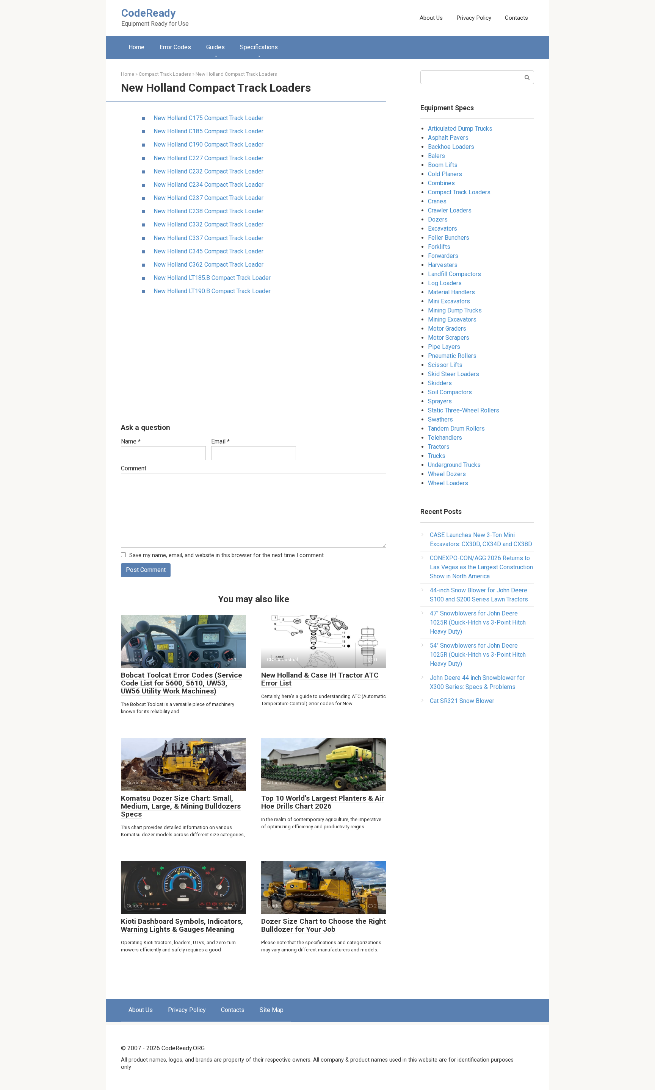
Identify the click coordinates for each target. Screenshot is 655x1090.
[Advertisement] (253, 360)
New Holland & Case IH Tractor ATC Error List (320, 679)
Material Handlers (451, 292)
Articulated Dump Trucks (460, 128)
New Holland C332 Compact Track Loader (208, 224)
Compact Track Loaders (459, 192)
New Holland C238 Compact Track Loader (208, 211)
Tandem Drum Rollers (456, 428)
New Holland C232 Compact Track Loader (208, 171)
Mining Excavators (452, 319)
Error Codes (175, 47)
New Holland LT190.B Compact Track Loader (212, 291)
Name (131, 441)
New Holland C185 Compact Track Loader (208, 131)
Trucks (436, 455)
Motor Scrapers (448, 337)
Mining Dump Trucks (455, 310)
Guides (215, 47)
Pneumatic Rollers (452, 355)
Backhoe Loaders (451, 146)
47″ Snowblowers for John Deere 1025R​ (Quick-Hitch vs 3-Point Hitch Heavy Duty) (478, 622)
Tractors (439, 446)
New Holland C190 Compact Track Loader (208, 144)
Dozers (438, 219)
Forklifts (439, 246)
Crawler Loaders (450, 210)
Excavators (442, 228)
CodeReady (148, 13)
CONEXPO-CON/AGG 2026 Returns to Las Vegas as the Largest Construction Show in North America (481, 567)
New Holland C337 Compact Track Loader (208, 238)
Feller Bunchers (448, 237)
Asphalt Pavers (448, 137)
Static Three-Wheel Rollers (463, 410)
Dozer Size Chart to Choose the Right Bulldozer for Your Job (323, 925)
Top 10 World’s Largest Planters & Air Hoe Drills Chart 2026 (322, 802)
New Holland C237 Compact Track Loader (208, 197)
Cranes (437, 201)
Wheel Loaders (448, 483)
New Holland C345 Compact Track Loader (208, 251)
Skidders (440, 383)
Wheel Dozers (447, 474)
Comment (133, 468)
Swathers (440, 419)
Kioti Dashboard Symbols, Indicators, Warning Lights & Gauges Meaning (182, 925)
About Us (431, 17)
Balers (436, 155)
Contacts (516, 17)
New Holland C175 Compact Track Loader (208, 118)
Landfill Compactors (454, 274)
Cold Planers (445, 174)
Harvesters (443, 265)
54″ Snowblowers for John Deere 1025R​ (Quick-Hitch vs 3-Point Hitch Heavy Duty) (478, 654)
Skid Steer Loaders (453, 374)
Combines (441, 183)
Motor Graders (447, 328)
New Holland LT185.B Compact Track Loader (212, 277)
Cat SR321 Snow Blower (462, 700)
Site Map (272, 1009)
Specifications (259, 47)
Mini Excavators (449, 301)
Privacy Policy (473, 17)
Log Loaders (445, 283)
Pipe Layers (444, 346)
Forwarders (443, 255)
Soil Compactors (450, 392)
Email (220, 441)
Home (136, 47)
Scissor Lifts (445, 365)
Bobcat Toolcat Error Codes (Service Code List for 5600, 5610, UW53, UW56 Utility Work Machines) (181, 683)
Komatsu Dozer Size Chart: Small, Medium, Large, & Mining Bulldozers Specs (181, 806)
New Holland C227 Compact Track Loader (208, 158)
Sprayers (440, 401)
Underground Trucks (454, 464)
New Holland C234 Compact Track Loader (208, 184)
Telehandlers (445, 437)
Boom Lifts (443, 165)
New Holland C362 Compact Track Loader (208, 264)
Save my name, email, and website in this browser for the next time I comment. (227, 555)
